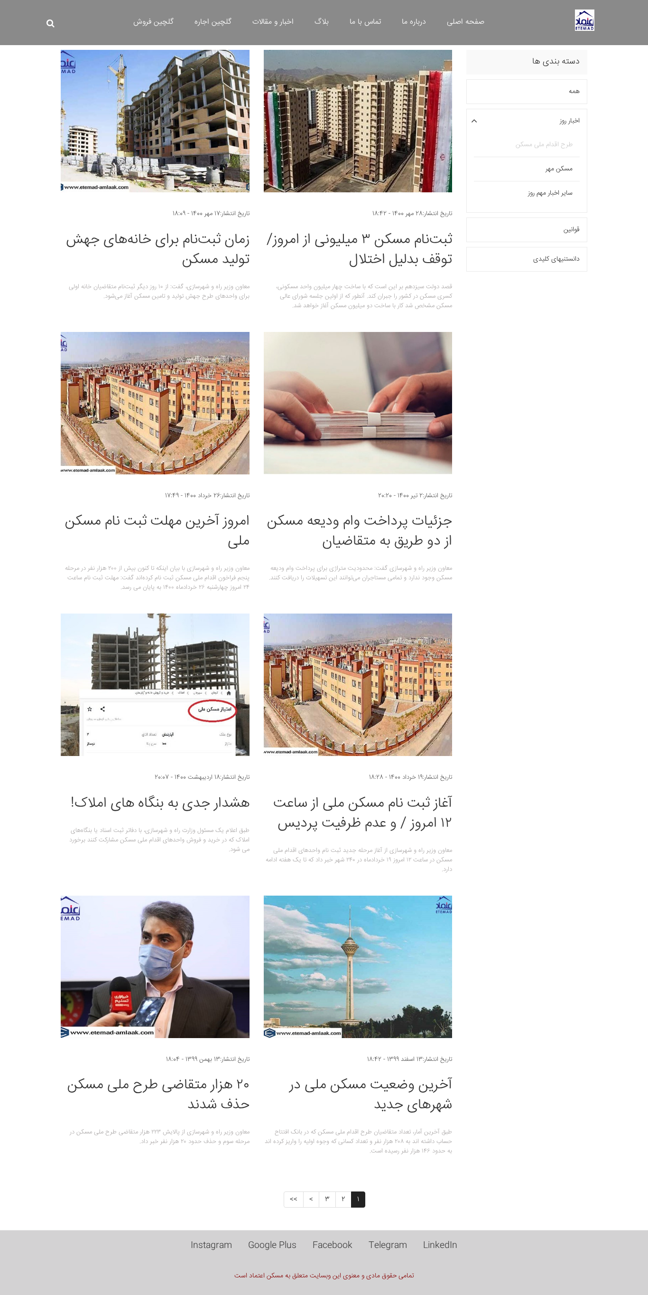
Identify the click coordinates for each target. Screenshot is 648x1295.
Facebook (332, 1245)
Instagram (211, 1245)
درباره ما (414, 22)
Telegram (388, 1245)
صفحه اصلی (465, 22)
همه (574, 91)
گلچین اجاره (212, 22)
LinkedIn (440, 1245)
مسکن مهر (559, 169)
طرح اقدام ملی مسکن (544, 145)
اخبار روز (570, 121)
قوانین (572, 230)
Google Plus (272, 1245)
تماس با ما (365, 22)
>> (293, 1199)
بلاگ (322, 22)
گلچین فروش (153, 22)
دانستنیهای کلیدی (556, 259)
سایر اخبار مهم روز (550, 193)
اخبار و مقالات (273, 22)
